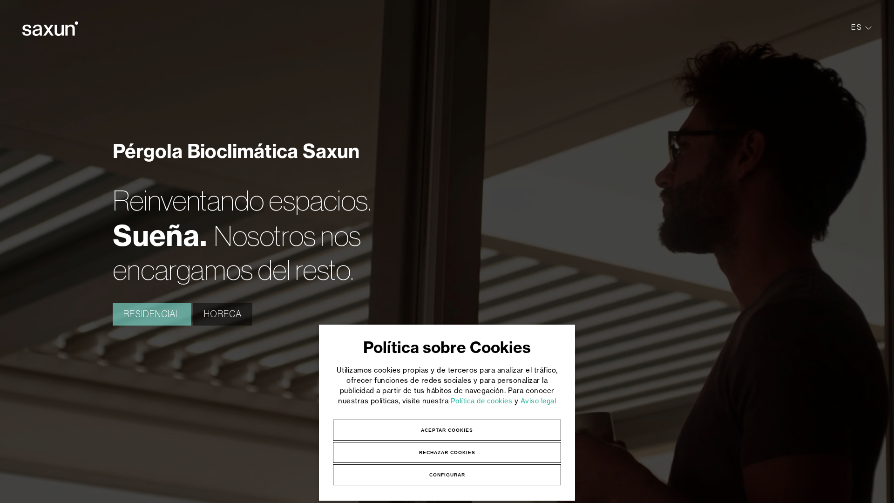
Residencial (152, 314)
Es (856, 27)
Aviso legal (538, 401)
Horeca (223, 314)
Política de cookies (483, 401)
